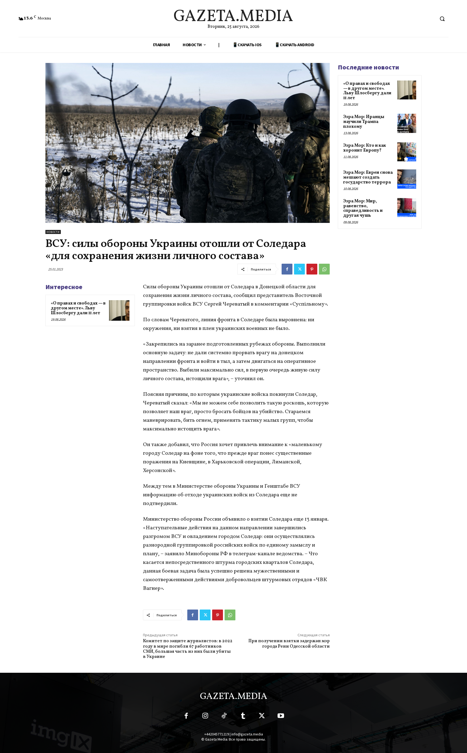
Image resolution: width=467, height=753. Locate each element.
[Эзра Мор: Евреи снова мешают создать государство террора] (406, 178)
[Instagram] (205, 717)
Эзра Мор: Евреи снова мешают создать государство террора (368, 177)
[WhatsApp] (324, 269)
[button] (442, 18)
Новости (53, 232)
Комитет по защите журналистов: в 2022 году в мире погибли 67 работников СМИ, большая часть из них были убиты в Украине (187, 649)
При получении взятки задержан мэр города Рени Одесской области (289, 643)
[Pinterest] (311, 269)
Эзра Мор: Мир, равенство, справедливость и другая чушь (363, 208)
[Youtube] (281, 717)
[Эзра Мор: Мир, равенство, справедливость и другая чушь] (406, 207)
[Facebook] (287, 269)
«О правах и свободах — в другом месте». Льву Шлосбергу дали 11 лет (78, 308)
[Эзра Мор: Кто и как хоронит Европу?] (406, 151)
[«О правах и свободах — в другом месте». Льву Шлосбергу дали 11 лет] (119, 310)
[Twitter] (299, 269)
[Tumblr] (243, 717)
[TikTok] (224, 717)
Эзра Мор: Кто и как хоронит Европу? (364, 148)
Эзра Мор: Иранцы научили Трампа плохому (363, 121)
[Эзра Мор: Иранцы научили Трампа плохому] (406, 123)
